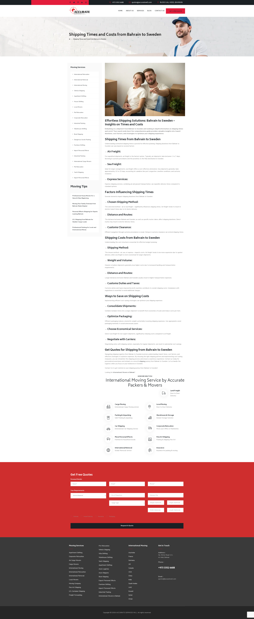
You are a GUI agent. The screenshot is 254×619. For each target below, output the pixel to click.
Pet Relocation (78, 112)
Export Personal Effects (81, 178)
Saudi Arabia (132, 583)
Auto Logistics (104, 569)
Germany (131, 560)
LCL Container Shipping (77, 591)
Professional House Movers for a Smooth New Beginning (83, 197)
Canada (131, 568)
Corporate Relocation (81, 118)
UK (129, 564)
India (130, 580)
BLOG (149, 11)
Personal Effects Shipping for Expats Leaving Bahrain (85, 213)
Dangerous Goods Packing (82, 140)
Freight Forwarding (75, 595)
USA (130, 572)
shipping (142, 361)
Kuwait (130, 591)
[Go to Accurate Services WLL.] (69, 39)
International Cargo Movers (82, 161)
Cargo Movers (74, 564)
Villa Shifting (103, 553)
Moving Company (75, 583)
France (130, 556)
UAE (130, 587)
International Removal (81, 80)
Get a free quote (175, 11)
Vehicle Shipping (79, 91)
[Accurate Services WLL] (79, 11)
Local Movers (78, 107)
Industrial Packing (79, 123)
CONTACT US (159, 11)
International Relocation (81, 74)
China (130, 576)
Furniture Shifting (79, 145)
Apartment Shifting (80, 96)
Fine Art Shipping (75, 587)
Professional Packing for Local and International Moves (84, 228)
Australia (131, 553)
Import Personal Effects (81, 150)
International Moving (80, 85)
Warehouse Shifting (80, 129)
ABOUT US (130, 11)
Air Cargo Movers (75, 560)
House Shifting (78, 101)
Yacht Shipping (79, 172)
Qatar (130, 595)
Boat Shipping (78, 134)
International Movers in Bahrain (123, 372)
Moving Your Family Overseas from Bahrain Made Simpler (84, 205)
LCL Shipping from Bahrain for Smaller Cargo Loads (82, 221)
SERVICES (140, 11)
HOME (120, 11)
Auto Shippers (104, 573)
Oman (130, 599)
